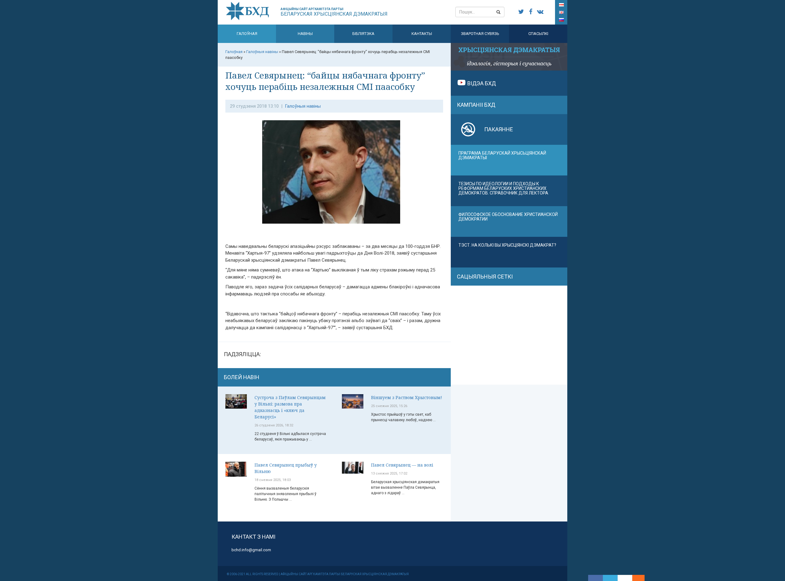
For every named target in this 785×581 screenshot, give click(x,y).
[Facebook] (595, 578)
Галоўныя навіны (303, 106)
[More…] (635, 577)
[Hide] (641, 577)
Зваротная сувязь (480, 33)
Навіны (305, 33)
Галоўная (247, 33)
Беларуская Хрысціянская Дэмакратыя (334, 12)
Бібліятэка (363, 33)
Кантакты (422, 33)
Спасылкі (538, 33)
